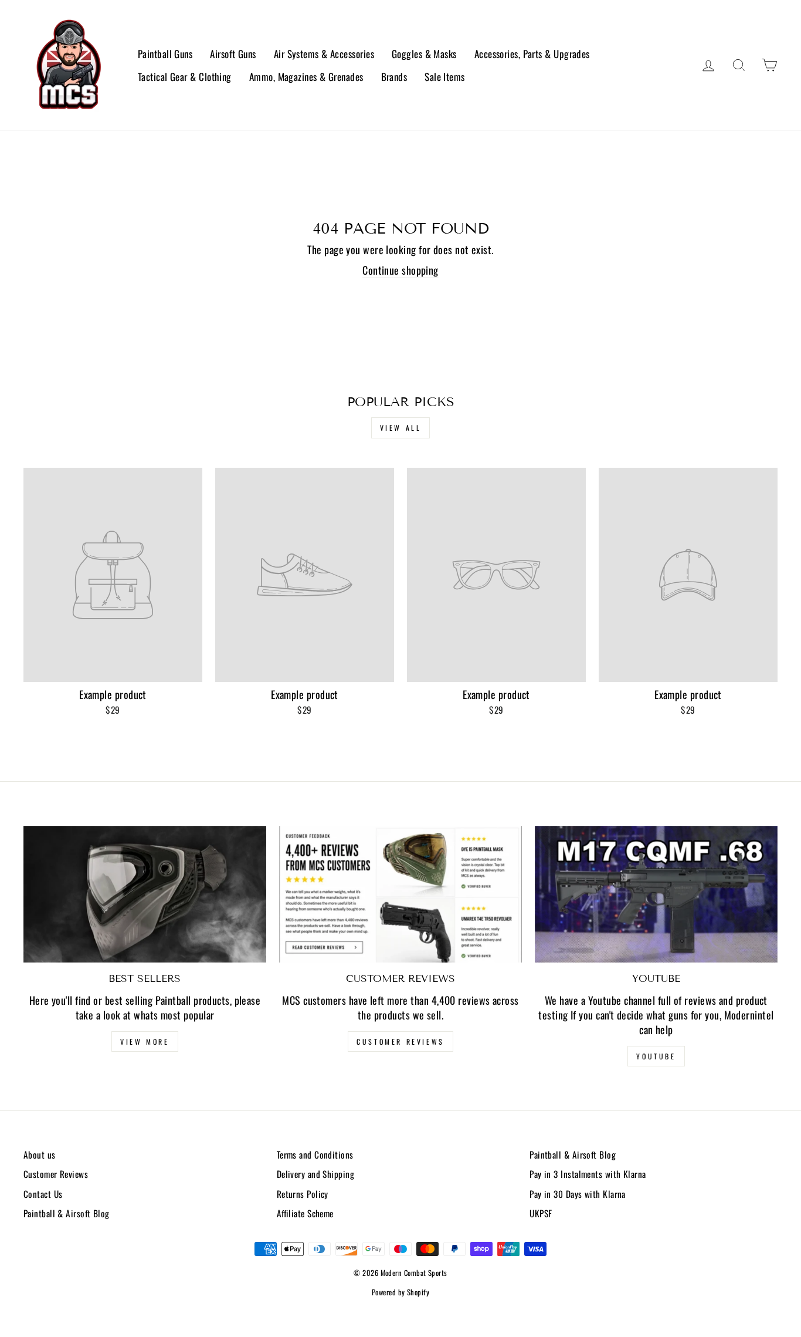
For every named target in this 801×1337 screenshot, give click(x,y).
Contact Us (43, 1193)
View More (144, 1041)
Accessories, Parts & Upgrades (532, 53)
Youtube (656, 1056)
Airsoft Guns (233, 53)
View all (401, 428)
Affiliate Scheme (305, 1213)
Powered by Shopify (400, 1292)
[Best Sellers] (144, 894)
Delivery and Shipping (315, 1173)
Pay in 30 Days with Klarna (578, 1193)
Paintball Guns (165, 53)
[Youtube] (656, 894)
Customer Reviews (400, 1041)
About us (39, 1154)
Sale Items (445, 76)
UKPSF (541, 1213)
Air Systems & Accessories (324, 53)
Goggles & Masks (424, 53)
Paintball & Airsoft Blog (66, 1213)
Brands (394, 76)
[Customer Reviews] (400, 894)
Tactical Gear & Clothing (185, 76)
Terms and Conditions (315, 1154)
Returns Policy (302, 1193)
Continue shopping (400, 270)
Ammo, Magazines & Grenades (306, 76)
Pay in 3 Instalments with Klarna (588, 1173)
